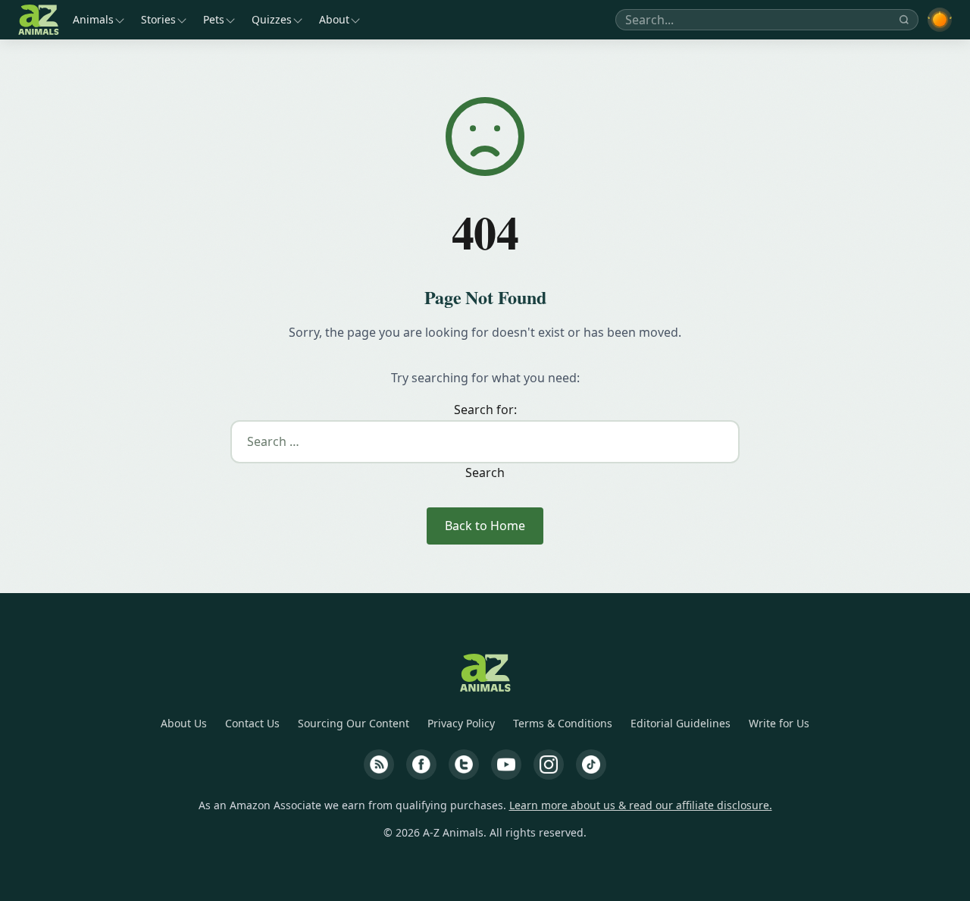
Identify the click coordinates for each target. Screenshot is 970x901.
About (334, 19)
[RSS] (379, 764)
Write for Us (779, 723)
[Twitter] (464, 764)
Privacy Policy (461, 723)
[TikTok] (591, 764)
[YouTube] (506, 764)
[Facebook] (421, 764)
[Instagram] (549, 764)
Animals (93, 19)
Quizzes (272, 19)
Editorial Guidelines (680, 723)
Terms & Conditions (562, 723)
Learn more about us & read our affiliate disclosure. (640, 805)
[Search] (904, 20)
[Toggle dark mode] (940, 20)
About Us (184, 723)
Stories (158, 19)
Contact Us (252, 723)
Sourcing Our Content (353, 723)
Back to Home (485, 525)
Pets (213, 19)
